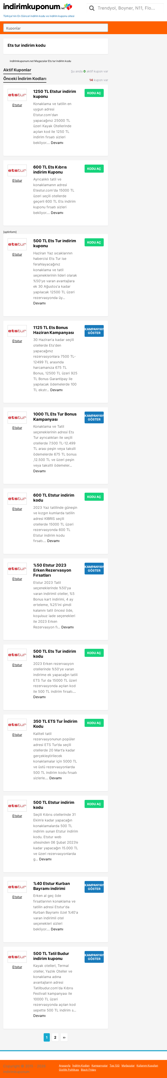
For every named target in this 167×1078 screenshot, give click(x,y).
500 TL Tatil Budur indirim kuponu (51, 956)
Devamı (57, 142)
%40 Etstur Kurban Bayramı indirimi (51, 886)
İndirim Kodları (81, 1065)
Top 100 (115, 1065)
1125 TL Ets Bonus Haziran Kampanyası (53, 330)
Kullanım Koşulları (147, 1065)
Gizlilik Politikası (69, 1069)
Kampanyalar (100, 1065)
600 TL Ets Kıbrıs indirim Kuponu (50, 169)
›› (64, 1037)
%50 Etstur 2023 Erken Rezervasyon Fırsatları (52, 570)
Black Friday (88, 1069)
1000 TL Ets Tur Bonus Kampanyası (55, 416)
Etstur (17, 105)
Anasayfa (64, 1065)
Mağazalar (128, 1065)
